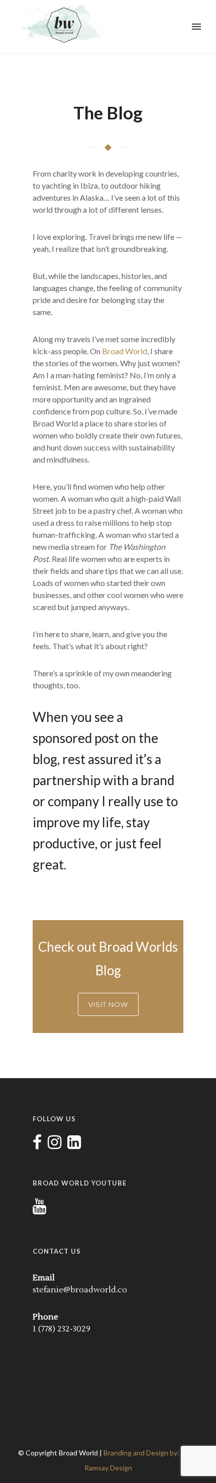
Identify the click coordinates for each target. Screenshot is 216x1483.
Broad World (124, 351)
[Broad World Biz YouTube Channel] (39, 1210)
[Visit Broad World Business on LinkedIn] (74, 1145)
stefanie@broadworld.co (80, 1290)
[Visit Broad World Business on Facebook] (37, 1145)
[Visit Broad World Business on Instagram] (54, 1145)
